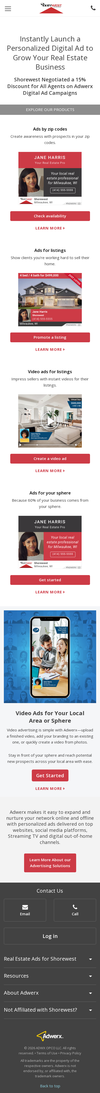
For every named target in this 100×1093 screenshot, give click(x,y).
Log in (50, 936)
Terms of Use (47, 1053)
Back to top (50, 1085)
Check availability (50, 215)
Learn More (48, 349)
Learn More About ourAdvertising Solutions (50, 862)
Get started (50, 579)
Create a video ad (50, 458)
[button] (25, 910)
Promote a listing (50, 337)
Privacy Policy (70, 1053)
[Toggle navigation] (8, 8)
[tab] (50, 961)
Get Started (50, 775)
